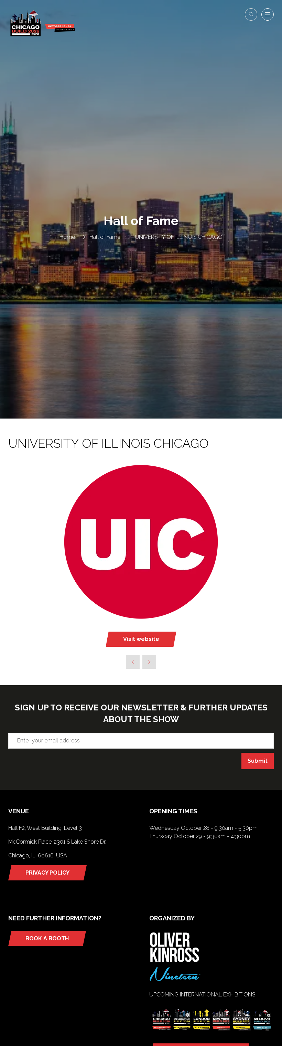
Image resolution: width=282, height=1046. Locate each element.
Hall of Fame (104, 237)
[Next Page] (149, 662)
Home (67, 237)
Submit (258, 761)
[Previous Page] (133, 662)
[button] (251, 14)
